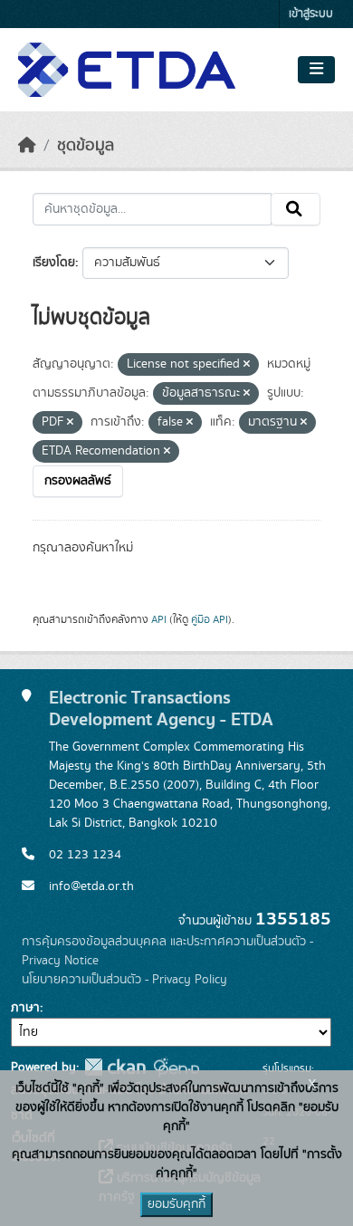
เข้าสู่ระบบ (311, 14)
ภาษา (25, 1008)
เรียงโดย (54, 263)
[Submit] (295, 209)
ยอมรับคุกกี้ (176, 1204)
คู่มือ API (209, 619)
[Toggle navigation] (316, 69)
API (159, 619)
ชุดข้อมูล (85, 146)
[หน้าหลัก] (27, 146)
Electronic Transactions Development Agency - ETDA (161, 709)
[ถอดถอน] (246, 365)
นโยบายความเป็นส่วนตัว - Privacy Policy (124, 980)
